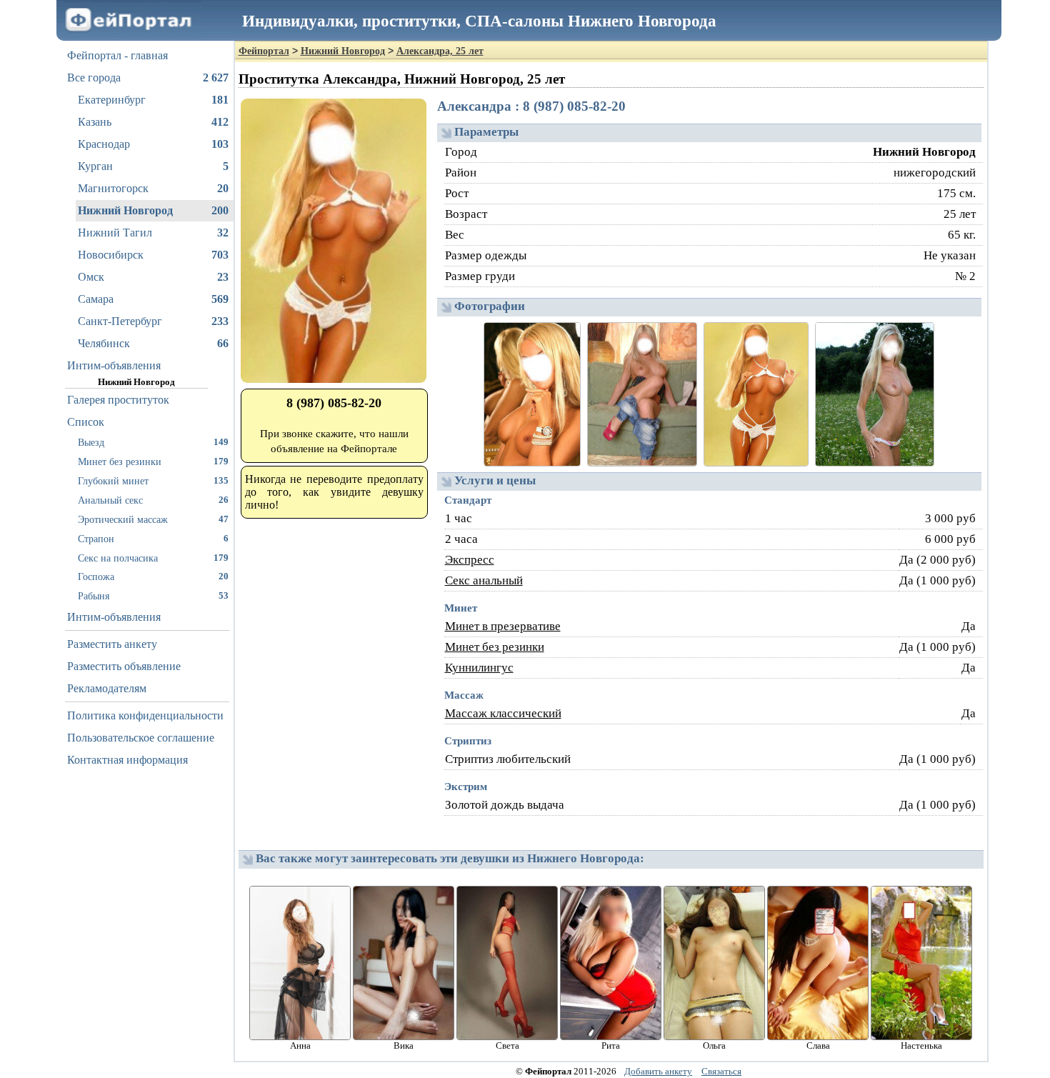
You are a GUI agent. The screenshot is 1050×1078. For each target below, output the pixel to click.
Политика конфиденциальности (145, 715)
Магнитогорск (153, 188)
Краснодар (153, 144)
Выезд (153, 442)
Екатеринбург (153, 100)
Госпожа (153, 576)
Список (85, 422)
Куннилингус (479, 667)
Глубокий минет (153, 480)
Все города (148, 77)
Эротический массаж (153, 519)
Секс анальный (484, 580)
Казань (153, 122)
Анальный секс (153, 500)
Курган (153, 166)
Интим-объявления (114, 365)
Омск (153, 277)
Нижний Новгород (153, 210)
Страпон (153, 538)
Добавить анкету (658, 1071)
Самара (153, 299)
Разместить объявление (124, 666)
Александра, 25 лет (440, 51)
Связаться (721, 1071)
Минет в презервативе (503, 626)
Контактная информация (127, 760)
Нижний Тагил (153, 232)
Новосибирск (153, 255)
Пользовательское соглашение (140, 738)
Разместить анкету (112, 644)
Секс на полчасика (153, 558)
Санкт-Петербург (153, 321)
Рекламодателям (106, 688)
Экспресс (469, 560)
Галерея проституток (118, 400)
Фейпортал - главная (117, 55)
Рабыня (153, 596)
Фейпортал (264, 51)
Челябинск (153, 343)
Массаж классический (503, 713)
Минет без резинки (153, 461)
